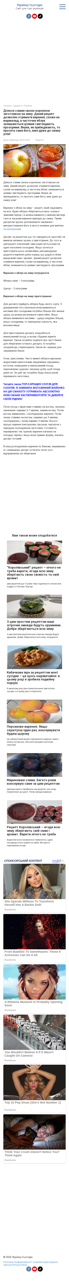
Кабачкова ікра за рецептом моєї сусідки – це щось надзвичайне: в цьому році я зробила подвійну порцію (33, 677)
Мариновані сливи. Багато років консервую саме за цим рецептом (33, 782)
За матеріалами (12, 229)
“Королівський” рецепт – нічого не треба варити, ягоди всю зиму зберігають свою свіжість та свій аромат (34, 573)
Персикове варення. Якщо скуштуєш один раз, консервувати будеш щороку (33, 730)
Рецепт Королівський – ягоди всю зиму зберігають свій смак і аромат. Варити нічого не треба (33, 830)
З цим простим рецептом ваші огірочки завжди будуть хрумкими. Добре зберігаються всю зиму (34, 625)
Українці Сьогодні (29, 5)
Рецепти (39, 140)
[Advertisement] (34, 59)
